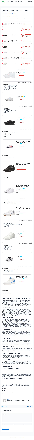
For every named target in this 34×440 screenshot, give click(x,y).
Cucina (16, 1)
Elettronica (11, 1)
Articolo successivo (30, 406)
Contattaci (14, 4)
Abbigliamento (9, 4)
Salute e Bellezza (20, 1)
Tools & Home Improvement (28, 1)
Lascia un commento (5, 13)
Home (8, 1)
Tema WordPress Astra (21, 437)
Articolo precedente (4, 406)
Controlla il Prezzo (27, 23)
